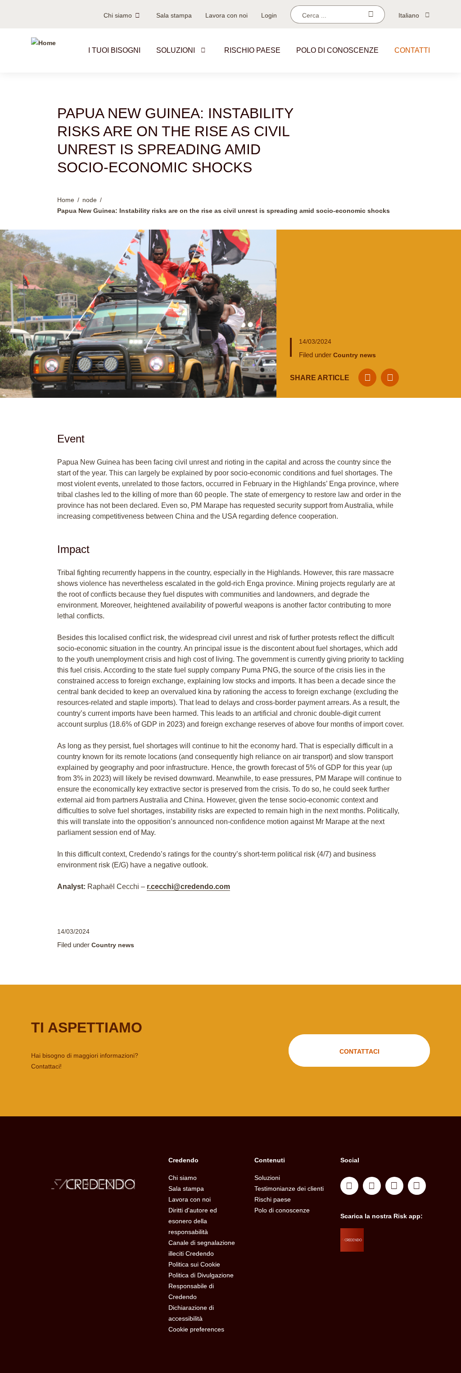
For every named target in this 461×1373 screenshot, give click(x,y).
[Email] (367, 378)
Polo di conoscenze (337, 50)
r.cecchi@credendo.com (188, 886)
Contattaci (359, 1051)
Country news (354, 355)
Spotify (394, 1186)
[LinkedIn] (390, 378)
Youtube (372, 1186)
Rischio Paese (252, 50)
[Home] (43, 50)
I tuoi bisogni (114, 50)
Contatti (412, 50)
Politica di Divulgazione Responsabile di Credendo (201, 1286)
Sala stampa (174, 15)
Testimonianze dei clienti (289, 1188)
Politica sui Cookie (194, 1264)
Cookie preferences (196, 1329)
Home (65, 199)
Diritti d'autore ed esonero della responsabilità (192, 1221)
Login (269, 15)
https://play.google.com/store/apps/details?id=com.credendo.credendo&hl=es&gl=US (399, 1260)
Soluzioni (175, 50)
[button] (203, 50)
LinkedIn (349, 1186)
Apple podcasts (417, 1186)
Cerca (371, 14)
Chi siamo (118, 15)
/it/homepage (93, 1185)
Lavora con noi (226, 15)
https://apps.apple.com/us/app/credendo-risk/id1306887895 (396, 1237)
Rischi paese (272, 1199)
